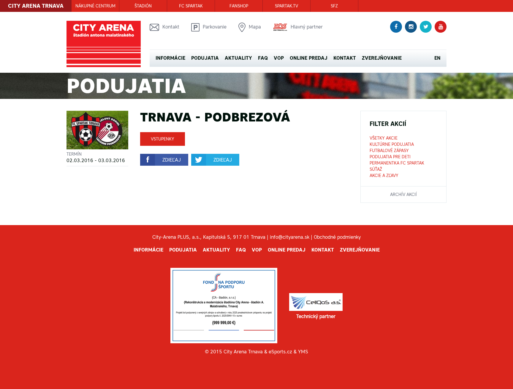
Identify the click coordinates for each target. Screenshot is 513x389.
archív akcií (403, 194)
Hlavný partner (307, 27)
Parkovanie (215, 27)
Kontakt (170, 27)
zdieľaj (171, 160)
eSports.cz (280, 352)
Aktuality (238, 58)
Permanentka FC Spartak (397, 163)
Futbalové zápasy (389, 150)
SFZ (334, 6)
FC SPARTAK (191, 6)
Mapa (255, 27)
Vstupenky (162, 139)
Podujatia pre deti (390, 156)
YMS (303, 352)
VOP (279, 58)
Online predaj (308, 58)
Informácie (170, 58)
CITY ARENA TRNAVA (36, 5)
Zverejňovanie (382, 58)
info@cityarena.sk (289, 237)
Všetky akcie (384, 138)
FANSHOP (238, 6)
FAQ (263, 58)
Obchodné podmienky (337, 237)
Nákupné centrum (95, 6)
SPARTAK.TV (286, 6)
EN (437, 58)
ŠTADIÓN (143, 6)
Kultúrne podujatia (392, 144)
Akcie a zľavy (384, 175)
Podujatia (205, 58)
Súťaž (376, 169)
